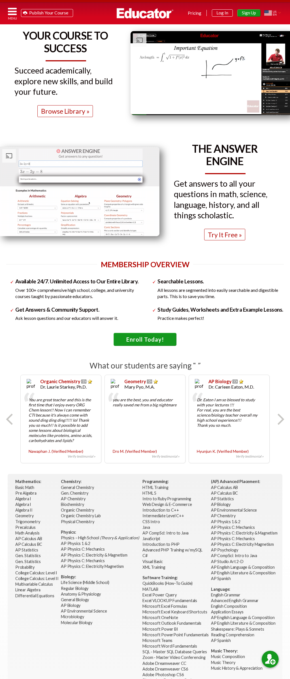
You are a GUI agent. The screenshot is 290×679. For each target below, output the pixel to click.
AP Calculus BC (28, 544)
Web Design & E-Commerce (167, 504)
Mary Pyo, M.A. (139, 386)
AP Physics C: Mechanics (83, 549)
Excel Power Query (159, 594)
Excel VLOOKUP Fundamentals (169, 600)
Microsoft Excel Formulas (164, 606)
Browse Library (63, 111)
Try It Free (223, 235)
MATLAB (150, 589)
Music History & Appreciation (236, 668)
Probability (25, 567)
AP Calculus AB (29, 538)
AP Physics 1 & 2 (76, 543)
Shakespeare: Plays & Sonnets (237, 629)
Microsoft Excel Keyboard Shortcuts (174, 611)
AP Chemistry (73, 498)
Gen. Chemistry (74, 493)
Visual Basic (152, 561)
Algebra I (23, 498)
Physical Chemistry (78, 521)
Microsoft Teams (157, 640)
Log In (222, 12)
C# (145, 555)
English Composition (229, 606)
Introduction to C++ (160, 510)
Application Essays (227, 611)
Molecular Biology (77, 622)
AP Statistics (26, 549)
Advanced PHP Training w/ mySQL (172, 549)
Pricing (194, 13)
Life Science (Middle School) (85, 582)
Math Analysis (27, 533)
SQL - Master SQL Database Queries (174, 651)
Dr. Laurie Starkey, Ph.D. (63, 386)
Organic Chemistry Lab (81, 515)
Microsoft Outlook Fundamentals (171, 623)
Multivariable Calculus (34, 584)
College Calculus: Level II (37, 578)
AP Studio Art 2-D (227, 561)
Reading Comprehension (232, 634)
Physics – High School (100, 537)
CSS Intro (151, 521)
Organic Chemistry (78, 510)
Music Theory (223, 662)
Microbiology (72, 616)
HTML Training (155, 487)
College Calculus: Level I (36, 572)
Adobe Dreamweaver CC (164, 663)
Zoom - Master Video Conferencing (174, 657)
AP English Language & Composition (242, 567)
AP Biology (71, 605)
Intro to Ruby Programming (167, 498)
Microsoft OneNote (160, 617)
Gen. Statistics (28, 555)
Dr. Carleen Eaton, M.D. (231, 386)
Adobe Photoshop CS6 (163, 674)
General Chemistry (78, 487)
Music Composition (228, 656)
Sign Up (249, 12)
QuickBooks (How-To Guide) (167, 583)
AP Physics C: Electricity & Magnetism (94, 555)
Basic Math (25, 487)
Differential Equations (35, 595)
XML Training (153, 567)
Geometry (24, 515)
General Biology (75, 599)
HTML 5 (149, 493)
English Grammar (225, 594)
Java (146, 527)
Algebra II (24, 510)
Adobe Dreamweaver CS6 (165, 669)
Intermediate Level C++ (163, 515)
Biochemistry (73, 504)
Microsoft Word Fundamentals (169, 646)
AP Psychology (224, 549)
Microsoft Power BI (160, 629)
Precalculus (26, 527)
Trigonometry (28, 521)
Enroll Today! (145, 339)
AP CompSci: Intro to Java (165, 533)
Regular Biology (74, 588)
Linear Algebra (28, 589)
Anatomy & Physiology (81, 594)
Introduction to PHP (161, 544)
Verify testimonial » (81, 456)
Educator (145, 13)
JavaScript (151, 538)
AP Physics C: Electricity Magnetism (92, 566)
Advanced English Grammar (235, 600)
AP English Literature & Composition (243, 572)
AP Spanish (221, 578)
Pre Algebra (26, 493)
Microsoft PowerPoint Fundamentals (175, 634)
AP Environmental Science (84, 611)
